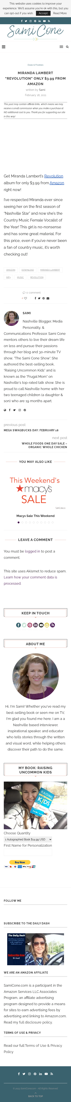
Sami (42, 89)
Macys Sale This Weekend (35, 516)
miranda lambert (50, 270)
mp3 (8, 277)
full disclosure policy (35, 1022)
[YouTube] (41, 625)
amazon (10, 270)
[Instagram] (46, 625)
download (28, 270)
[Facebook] (18, 625)
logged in (32, 551)
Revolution (53, 176)
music (20, 277)
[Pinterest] (29, 625)
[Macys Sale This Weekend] (35, 490)
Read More (60, 13)
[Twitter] (24, 625)
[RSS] (52, 625)
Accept (43, 13)
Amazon (57, 183)
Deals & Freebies (35, 65)
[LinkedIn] (35, 625)
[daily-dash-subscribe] (35, 949)
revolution (36, 277)
